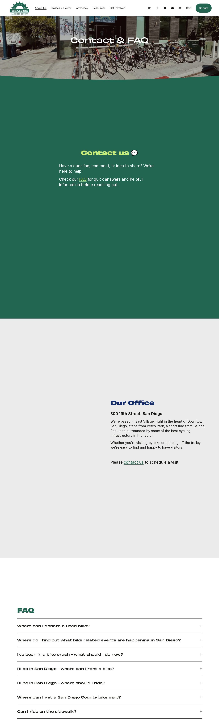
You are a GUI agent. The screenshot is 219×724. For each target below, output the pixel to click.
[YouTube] (165, 8)
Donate (203, 8)
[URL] (180, 8)
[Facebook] (157, 8)
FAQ (83, 179)
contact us (134, 462)
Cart (188, 8)
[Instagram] (149, 8)
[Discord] (172, 8)
